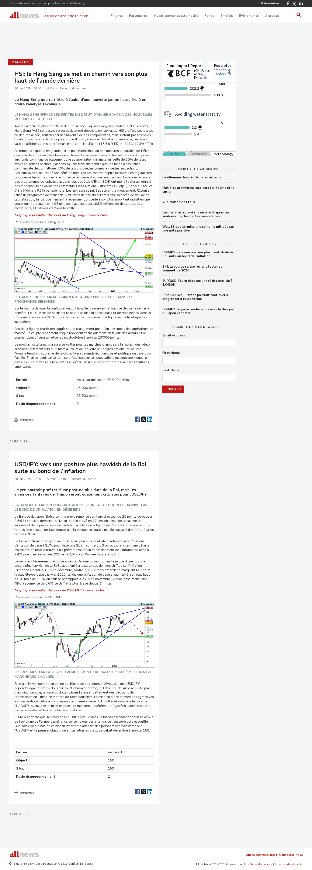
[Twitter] (294, 4)
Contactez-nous (291, 855)
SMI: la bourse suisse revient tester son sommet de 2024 (193, 268)
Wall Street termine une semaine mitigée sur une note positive (198, 228)
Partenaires (138, 16)
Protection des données (288, 864)
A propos (272, 16)
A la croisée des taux (178, 202)
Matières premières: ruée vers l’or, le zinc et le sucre (198, 189)
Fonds (209, 16)
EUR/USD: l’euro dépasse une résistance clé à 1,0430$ (197, 283)
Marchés (20, 62)
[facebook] (137, 418)
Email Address (173, 335)
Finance (117, 16)
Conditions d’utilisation (258, 864)
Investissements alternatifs (176, 16)
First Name (171, 353)
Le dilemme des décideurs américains (191, 177)
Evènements (249, 16)
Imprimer (27, 420)
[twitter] (143, 418)
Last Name (171, 370)
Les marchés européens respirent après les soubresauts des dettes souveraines (195, 214)
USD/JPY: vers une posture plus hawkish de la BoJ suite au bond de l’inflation (197, 254)
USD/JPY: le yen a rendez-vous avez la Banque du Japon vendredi (198, 311)
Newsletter (271, 3)
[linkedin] (149, 418)
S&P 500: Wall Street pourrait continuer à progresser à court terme (195, 297)
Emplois (227, 16)
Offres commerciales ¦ (261, 855)
